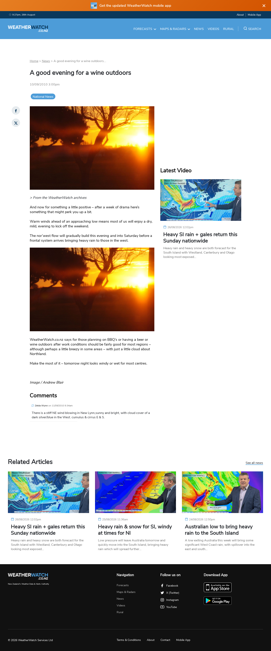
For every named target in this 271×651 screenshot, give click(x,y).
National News (43, 97)
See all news (254, 463)
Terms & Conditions (129, 640)
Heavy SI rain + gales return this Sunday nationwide (200, 237)
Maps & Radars (173, 29)
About (240, 15)
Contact (165, 640)
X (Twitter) (172, 593)
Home (34, 61)
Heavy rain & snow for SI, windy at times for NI (135, 530)
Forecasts (143, 29)
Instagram (172, 600)
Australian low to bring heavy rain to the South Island (219, 530)
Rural (228, 29)
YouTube (171, 607)
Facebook (172, 586)
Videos (213, 29)
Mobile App (254, 15)
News (199, 29)
